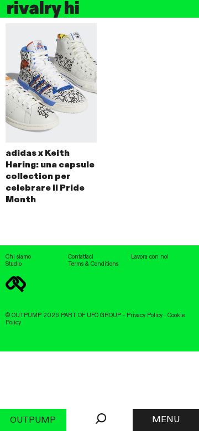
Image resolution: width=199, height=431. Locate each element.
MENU (166, 420)
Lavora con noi (150, 257)
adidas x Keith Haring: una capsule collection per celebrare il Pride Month (50, 176)
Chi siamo (18, 257)
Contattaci (80, 257)
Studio (14, 264)
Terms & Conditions (93, 264)
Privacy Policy (145, 315)
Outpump (33, 420)
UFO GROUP (104, 315)
